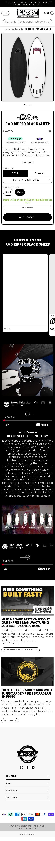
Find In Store (27, 208)
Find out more (10, 720)
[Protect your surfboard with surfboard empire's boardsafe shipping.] (27, 671)
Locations (11, 797)
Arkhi (33, 834)
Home (7, 29)
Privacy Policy (32, 828)
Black (8, 192)
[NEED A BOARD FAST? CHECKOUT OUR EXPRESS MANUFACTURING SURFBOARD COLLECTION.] (27, 601)
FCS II (15, 173)
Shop (8, 783)
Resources (11, 790)
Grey (20, 192)
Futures (39, 173)
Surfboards (17, 29)
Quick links (12, 776)
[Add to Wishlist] (50, 131)
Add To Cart (27, 217)
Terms (19, 828)
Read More (27, 162)
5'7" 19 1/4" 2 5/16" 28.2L (26, 179)
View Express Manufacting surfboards (21, 650)
